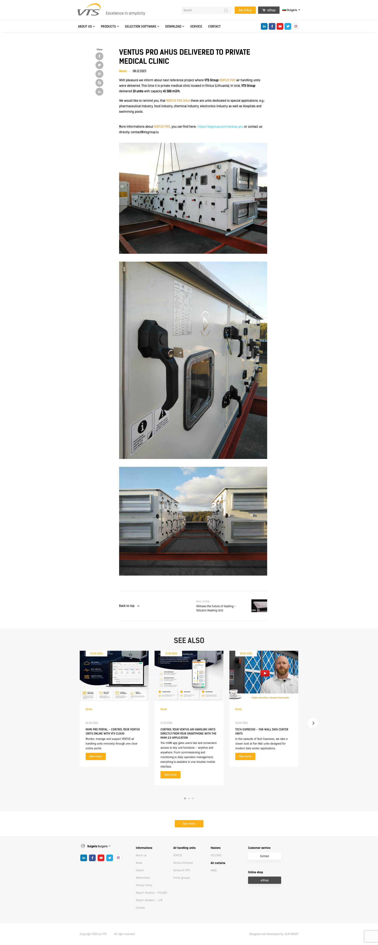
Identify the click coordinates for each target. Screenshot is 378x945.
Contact (214, 26)
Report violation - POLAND (151, 892)
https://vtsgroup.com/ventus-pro (220, 126)
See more (96, 756)
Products (108, 26)
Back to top (126, 606)
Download (173, 26)
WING (214, 870)
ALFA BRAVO (291, 934)
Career (140, 870)
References (143, 877)
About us (85, 26)
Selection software (140, 26)
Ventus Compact (183, 863)
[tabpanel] (114, 709)
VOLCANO (216, 855)
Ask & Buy (245, 10)
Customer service (259, 848)
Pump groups (181, 877)
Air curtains (218, 863)
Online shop (255, 872)
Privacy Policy (144, 885)
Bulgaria (292, 10)
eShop (271, 10)
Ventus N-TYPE (181, 870)
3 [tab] (193, 798)
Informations (144, 848)
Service (196, 26)
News (139, 863)
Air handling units (184, 848)
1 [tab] (185, 798)
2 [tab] (189, 798)
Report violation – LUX (149, 900)
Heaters (215, 848)
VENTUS (177, 855)
